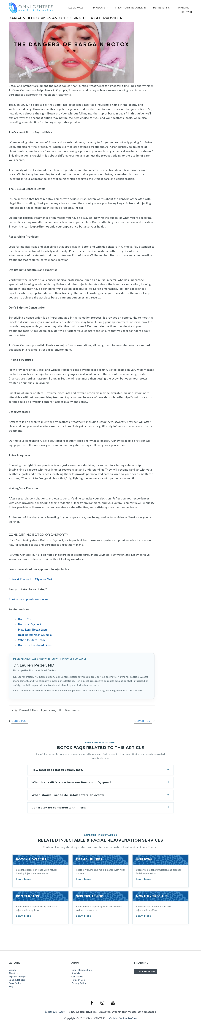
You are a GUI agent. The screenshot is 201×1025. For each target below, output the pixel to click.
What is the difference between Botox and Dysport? (71, 782)
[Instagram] (102, 1003)
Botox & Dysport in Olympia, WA (30, 579)
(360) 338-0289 (55, 1012)
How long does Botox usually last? (58, 769)
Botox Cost (25, 619)
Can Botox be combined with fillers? (59, 807)
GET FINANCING (146, 971)
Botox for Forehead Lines (35, 645)
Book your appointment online (29, 599)
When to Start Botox (32, 640)
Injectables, (50, 710)
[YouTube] (113, 1003)
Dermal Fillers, (30, 710)
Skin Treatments (69, 710)
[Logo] (31, 8)
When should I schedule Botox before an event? (68, 795)
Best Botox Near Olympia (35, 635)
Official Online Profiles (123, 1018)
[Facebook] (92, 1003)
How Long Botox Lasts (32, 629)
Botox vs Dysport (29, 624)
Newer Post (143, 721)
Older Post (19, 721)
